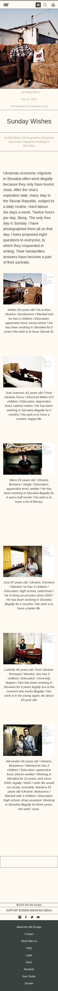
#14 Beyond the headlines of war (29, 106)
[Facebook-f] (25, 917)
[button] (38, 5)
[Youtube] (38, 917)
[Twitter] (32, 917)
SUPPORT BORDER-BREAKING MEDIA (29, 910)
